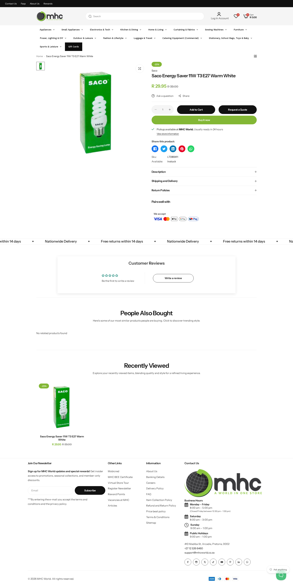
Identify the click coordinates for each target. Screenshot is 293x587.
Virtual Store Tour (118, 482)
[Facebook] (187, 562)
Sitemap (151, 522)
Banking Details (155, 477)
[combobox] (144, 16)
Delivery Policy (155, 488)
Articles (112, 505)
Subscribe (90, 490)
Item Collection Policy (159, 500)
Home (39, 56)
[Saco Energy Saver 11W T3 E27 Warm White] (62, 406)
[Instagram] (196, 562)
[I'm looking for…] (90, 16)
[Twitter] (204, 562)
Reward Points (116, 494)
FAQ (148, 494)
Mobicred (113, 471)
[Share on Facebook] (155, 148)
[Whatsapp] (247, 562)
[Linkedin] (238, 562)
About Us (34, 3)
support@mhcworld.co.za (199, 552)
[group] (96, 112)
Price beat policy (156, 511)
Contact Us (11, 3)
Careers (150, 482)
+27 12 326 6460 (193, 548)
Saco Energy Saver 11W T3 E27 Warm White (62, 438)
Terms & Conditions (157, 517)
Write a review (173, 278)
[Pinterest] (230, 562)
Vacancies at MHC (118, 500)
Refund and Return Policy (161, 505)
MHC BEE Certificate (120, 477)
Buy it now (204, 120)
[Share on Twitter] (164, 148)
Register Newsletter (119, 488)
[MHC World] (49, 16)
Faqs (23, 3)
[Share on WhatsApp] (191, 148)
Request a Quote (237, 109)
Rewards (48, 3)
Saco (154, 70)
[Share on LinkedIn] (173, 148)
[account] (220, 14)
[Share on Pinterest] (182, 148)
